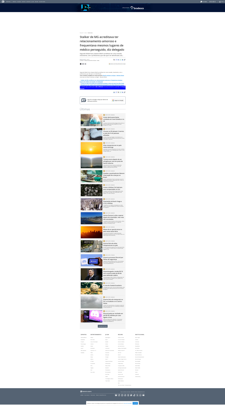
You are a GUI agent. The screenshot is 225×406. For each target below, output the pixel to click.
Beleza (92, 337)
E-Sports (82, 341)
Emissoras (137, 344)
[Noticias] (112, 7)
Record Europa (138, 359)
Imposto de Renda (108, 361)
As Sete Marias (121, 344)
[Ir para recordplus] (131, 395)
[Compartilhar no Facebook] (116, 59)
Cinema (92, 344)
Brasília (14, 1)
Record (36, 1)
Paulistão (82, 352)
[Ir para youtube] (143, 395)
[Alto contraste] (81, 64)
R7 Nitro (92, 361)
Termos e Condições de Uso (101, 395)
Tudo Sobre (107, 380)
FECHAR (135, 403)
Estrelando (93, 348)
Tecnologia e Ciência (109, 378)
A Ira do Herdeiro (121, 339)
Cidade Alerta (120, 363)
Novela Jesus (120, 378)
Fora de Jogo (83, 344)
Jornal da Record (121, 376)
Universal (137, 374)
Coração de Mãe (121, 365)
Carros (106, 344)
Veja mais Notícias (103, 326)
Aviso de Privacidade (128, 403)
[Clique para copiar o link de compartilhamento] (124, 59)
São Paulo (107, 374)
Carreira (136, 339)
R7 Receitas (93, 363)
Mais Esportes (83, 350)
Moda (92, 357)
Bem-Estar (93, 339)
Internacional (107, 363)
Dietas (92, 346)
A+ (83, 64)
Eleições (19, 1)
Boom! (119, 354)
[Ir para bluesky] (116, 395)
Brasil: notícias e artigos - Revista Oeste (113, 75)
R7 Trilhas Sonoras (138, 350)
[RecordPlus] (204, 1)
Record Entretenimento (139, 357)
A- (85, 64)
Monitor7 (107, 367)
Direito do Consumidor (109, 350)
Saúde (106, 376)
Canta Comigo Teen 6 (122, 359)
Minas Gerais (107, 365)
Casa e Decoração (94, 341)
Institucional (139, 334)
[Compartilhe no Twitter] (114, 59)
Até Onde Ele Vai (121, 346)
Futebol (82, 346)
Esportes (28, 1)
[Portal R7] (3, 1)
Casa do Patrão (121, 361)
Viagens (92, 367)
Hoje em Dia (120, 374)
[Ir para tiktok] (134, 395)
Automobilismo (84, 337)
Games (92, 354)
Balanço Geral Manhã (122, 348)
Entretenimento (96, 334)
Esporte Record (121, 370)
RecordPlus (137, 348)
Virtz (91, 370)
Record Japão (137, 361)
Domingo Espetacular (122, 367)
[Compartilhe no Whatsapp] (120, 59)
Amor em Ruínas (121, 341)
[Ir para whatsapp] (140, 395)
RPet (91, 365)
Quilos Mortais (121, 380)
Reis (119, 383)
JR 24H (32, 1)
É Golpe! (106, 357)
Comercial (137, 341)
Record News (42, 1)
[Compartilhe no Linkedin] (118, 59)
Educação (107, 354)
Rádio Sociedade (138, 352)
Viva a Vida (93, 372)
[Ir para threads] (128, 395)
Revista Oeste (90, 32)
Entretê (23, 1)
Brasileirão (83, 339)
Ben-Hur (119, 352)
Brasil (86, 32)
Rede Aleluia (137, 365)
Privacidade (93, 395)
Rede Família (137, 367)
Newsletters (137, 346)
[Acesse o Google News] (122, 60)
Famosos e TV (93, 350)
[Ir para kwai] (125, 395)
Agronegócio (107, 337)
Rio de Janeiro (108, 372)
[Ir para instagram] (213, 1)
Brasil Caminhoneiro (122, 357)
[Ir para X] (211, 1)
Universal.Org (137, 376)
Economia (107, 352)
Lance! (82, 348)
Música (92, 359)
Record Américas (138, 354)
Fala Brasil (120, 372)
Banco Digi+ (137, 337)
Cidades (106, 346)
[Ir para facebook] (210, 1)
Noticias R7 (81, 32)
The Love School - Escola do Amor (124, 385)
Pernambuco (107, 370)
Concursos (107, 348)
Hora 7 (106, 359)
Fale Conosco (87, 395)
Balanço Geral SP (121, 350)
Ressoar (136, 370)
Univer (136, 372)
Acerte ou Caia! (121, 337)
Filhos (92, 352)
